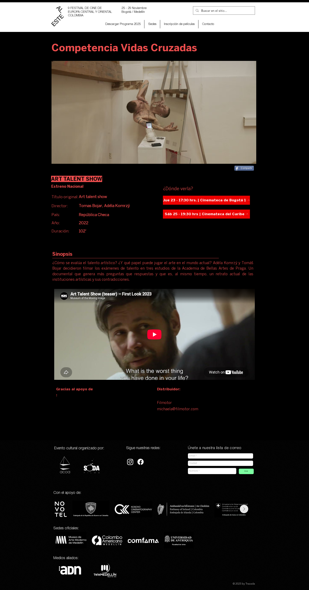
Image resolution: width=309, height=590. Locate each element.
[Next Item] (244, 509)
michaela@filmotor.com (177, 409)
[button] (179, 24)
